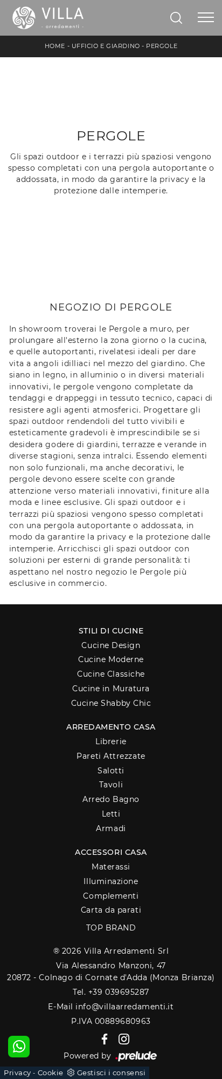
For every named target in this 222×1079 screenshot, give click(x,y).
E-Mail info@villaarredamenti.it (111, 1006)
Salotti (111, 770)
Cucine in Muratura (111, 688)
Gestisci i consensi (111, 1072)
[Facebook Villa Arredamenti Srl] (103, 1038)
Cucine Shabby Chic (111, 703)
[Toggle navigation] (206, 17)
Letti (111, 814)
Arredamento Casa (111, 727)
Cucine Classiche (111, 674)
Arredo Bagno (111, 799)
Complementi (110, 896)
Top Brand (111, 928)
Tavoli (111, 785)
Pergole (161, 46)
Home (55, 46)
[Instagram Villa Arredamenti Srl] (120, 1038)
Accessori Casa (111, 852)
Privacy (17, 1072)
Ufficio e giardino (106, 46)
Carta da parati (111, 910)
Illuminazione (111, 881)
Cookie (51, 1072)
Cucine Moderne (111, 659)
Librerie (110, 741)
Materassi (111, 867)
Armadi (111, 828)
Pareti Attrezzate (111, 756)
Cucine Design (110, 645)
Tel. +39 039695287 (111, 992)
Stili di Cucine (111, 631)
